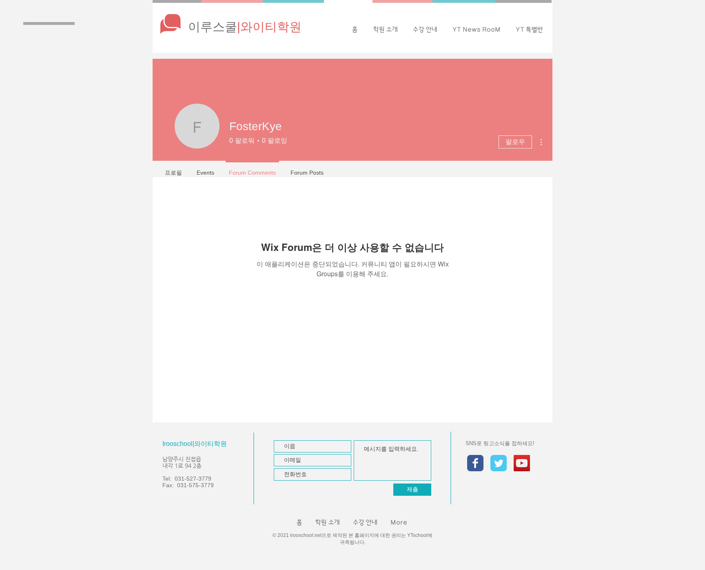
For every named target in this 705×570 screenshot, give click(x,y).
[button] (476, 29)
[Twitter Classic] (498, 463)
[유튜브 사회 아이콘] (522, 463)
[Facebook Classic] (475, 463)
